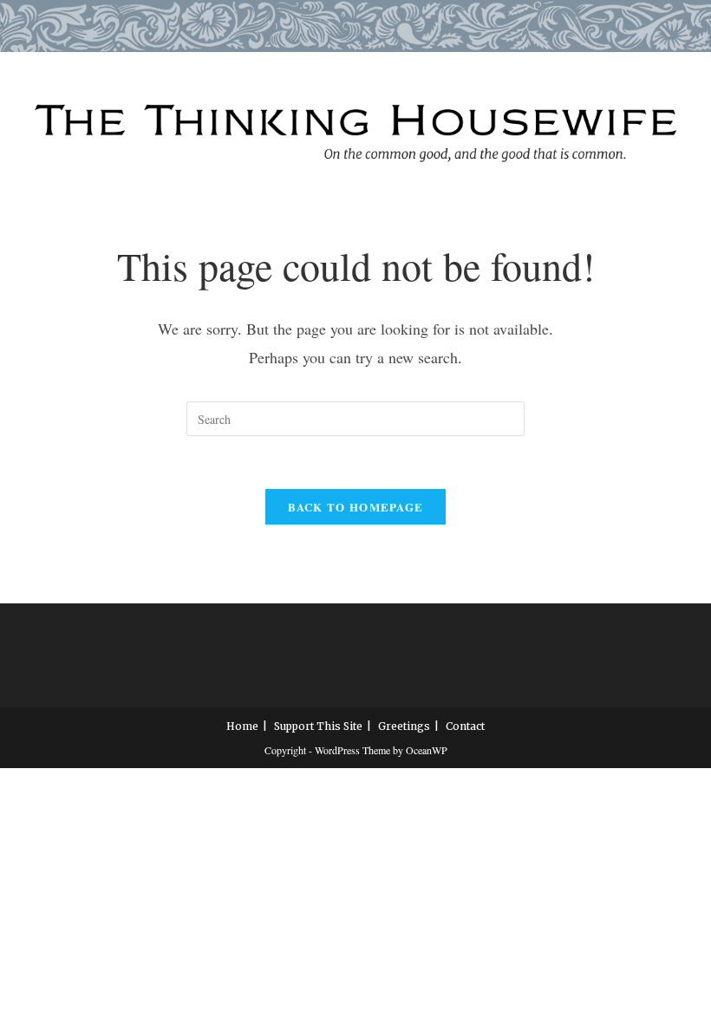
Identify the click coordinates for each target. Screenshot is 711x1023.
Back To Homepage (356, 506)
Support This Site (318, 726)
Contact (465, 726)
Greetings (404, 726)
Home (242, 726)
